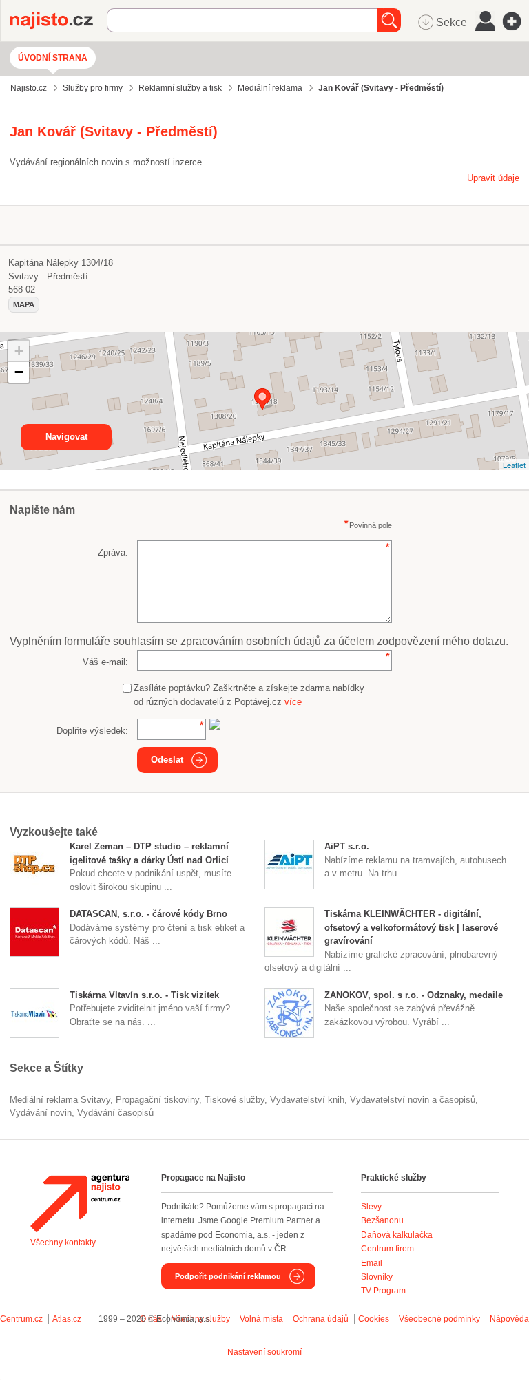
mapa (23, 304)
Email (371, 1263)
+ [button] (18, 350)
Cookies (373, 1319)
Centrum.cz (21, 1319)
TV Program (383, 1291)
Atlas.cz (66, 1319)
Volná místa (261, 1319)
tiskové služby (234, 1100)
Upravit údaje (493, 178)
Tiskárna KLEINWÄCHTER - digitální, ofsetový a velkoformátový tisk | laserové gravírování (411, 927)
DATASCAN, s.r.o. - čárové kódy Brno (148, 914)
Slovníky (377, 1277)
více (293, 702)
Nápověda (509, 1319)
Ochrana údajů (321, 1319)
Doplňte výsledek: (92, 731)
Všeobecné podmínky (439, 1319)
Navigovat (66, 437)
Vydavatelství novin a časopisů (412, 1100)
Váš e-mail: (105, 662)
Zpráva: (113, 552)
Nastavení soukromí (264, 1352)
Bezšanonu (382, 1220)
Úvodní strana (52, 58)
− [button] (18, 372)
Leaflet (514, 464)
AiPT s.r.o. (346, 846)
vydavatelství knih (307, 1100)
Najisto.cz (58, 20)
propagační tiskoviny (157, 1100)
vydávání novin (41, 1113)
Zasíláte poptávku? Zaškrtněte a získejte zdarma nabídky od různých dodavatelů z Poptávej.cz (249, 695)
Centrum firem (387, 1249)
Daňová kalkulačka (397, 1235)
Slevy (371, 1207)
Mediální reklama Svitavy (60, 1100)
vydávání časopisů (115, 1113)
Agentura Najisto (79, 1203)
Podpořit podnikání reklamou (228, 1276)
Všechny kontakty (63, 1242)
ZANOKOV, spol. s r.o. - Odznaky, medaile (413, 995)
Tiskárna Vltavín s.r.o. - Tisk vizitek (144, 995)
